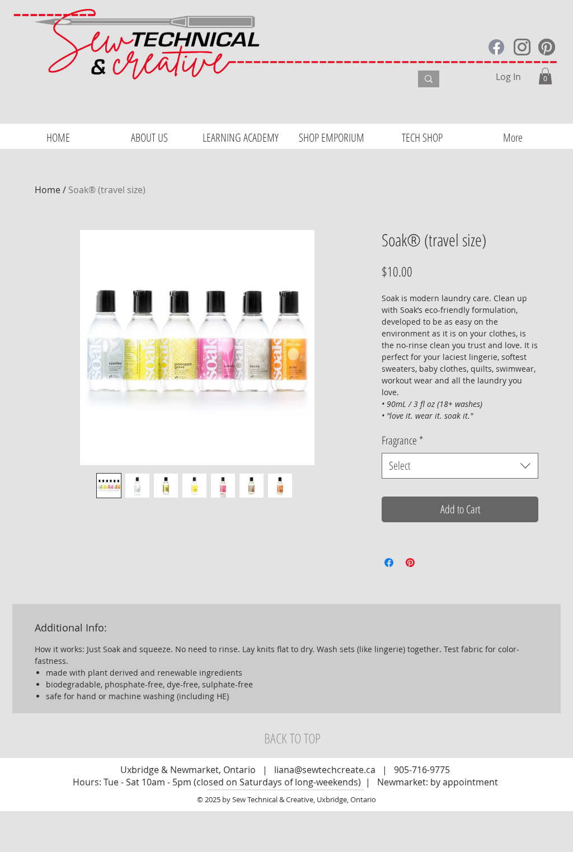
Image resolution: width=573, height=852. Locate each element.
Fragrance (402, 440)
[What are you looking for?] (428, 79)
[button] (545, 76)
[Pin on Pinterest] (410, 562)
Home (47, 190)
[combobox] (460, 466)
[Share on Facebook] (389, 562)
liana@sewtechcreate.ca (324, 770)
